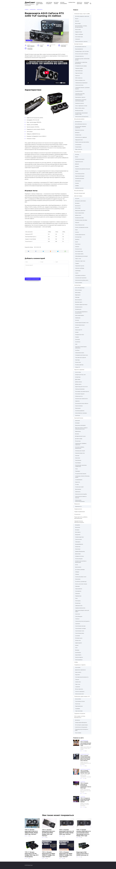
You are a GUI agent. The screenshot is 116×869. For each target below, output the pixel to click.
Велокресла (77, 205)
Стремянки (77, 623)
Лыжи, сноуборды (79, 34)
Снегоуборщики (78, 616)
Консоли (77, 327)
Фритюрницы (78, 489)
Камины (77, 166)
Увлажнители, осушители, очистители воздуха (80, 100)
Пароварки (77, 471)
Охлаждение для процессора (81, 355)
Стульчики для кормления (80, 277)
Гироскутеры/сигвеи (79, 212)
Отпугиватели (78, 591)
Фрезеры (77, 650)
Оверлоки (77, 401)
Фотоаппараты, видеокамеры (81, 724)
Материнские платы (79, 334)
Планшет (77, 679)
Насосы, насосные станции (81, 583)
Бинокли (77, 21)
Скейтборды (77, 270)
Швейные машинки (79, 188)
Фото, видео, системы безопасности (79, 717)
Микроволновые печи (80, 453)
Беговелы (77, 203)
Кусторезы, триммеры (80, 569)
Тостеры (77, 484)
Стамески (77, 618)
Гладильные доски (79, 161)
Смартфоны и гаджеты (79, 664)
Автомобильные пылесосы (81, 124)
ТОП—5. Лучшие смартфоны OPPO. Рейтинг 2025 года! (85, 772)
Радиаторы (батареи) (79, 176)
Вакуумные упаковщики (80, 425)
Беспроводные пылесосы (80, 46)
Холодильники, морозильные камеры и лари (81, 113)
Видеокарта (29, 40)
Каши (76, 229)
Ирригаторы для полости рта (81, 386)
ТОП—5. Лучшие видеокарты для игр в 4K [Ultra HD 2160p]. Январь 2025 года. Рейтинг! (48, 832)
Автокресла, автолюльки (80, 200)
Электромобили (78, 282)
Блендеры (77, 422)
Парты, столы (78, 258)
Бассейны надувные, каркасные (82, 16)
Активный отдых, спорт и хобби (82, 13)
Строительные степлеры (80, 628)
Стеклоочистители (79, 85)
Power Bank (77, 667)
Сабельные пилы (78, 605)
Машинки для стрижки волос (81, 398)
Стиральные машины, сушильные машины (82, 88)
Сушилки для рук (79, 91)
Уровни (76, 645)
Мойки (76, 171)
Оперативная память (79, 352)
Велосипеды (78, 23)
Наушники (77, 674)
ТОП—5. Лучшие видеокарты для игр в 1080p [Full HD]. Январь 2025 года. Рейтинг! (31, 832)
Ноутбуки (77, 350)
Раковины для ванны (79, 178)
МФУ (76, 344)
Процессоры (78, 362)
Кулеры (76, 332)
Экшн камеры (78, 732)
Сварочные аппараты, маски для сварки (82, 611)
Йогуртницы (77, 441)
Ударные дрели (78, 642)
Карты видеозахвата (79, 315)
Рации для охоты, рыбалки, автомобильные (80, 517)
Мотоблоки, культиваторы (80, 581)
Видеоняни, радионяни (80, 210)
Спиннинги (77, 39)
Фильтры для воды (79, 110)
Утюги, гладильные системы (81, 105)
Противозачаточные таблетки (81, 403)
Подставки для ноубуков (80, 357)
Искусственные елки (79, 224)
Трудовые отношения (79, 713)
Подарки (77, 263)
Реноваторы (77, 603)
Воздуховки (77, 534)
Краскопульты (78, 567)
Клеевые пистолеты (79, 556)
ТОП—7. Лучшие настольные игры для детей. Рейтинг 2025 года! (85, 743)
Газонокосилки (78, 539)
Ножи (76, 468)
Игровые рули (78, 309)
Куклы (76, 241)
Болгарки (77, 529)
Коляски (77, 232)
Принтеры (77, 359)
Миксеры (77, 455)
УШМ (76, 647)
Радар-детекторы (79, 139)
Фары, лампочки (78, 149)
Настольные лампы (79, 253)
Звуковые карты (78, 302)
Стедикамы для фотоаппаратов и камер (81, 730)
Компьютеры (72, 2)
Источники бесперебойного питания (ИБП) (81, 312)
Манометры (77, 579)
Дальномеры (78, 553)
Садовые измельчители (80, 607)
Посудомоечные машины (80, 473)
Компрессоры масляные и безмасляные (80, 562)
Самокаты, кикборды (79, 268)
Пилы (76, 598)
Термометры (78, 408)
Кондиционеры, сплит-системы (82, 51)
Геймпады (77, 297)
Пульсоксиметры (79, 405)
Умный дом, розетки (79, 103)
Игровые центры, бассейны (81, 220)
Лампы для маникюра (79, 389)
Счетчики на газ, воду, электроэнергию (80, 94)
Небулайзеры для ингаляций (81, 256)
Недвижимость (78, 509)
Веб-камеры (77, 292)
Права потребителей (79, 511)
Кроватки (77, 239)
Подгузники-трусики (79, 265)
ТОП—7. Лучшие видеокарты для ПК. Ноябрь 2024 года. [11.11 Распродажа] (31, 854)
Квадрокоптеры (78, 31)
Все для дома (77, 151)
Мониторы (77, 339)
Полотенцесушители (79, 173)
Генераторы (77, 546)
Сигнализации (78, 144)
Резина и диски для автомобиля (82, 142)
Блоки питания (78, 290)
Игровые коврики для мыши (81, 304)
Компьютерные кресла (80, 234)
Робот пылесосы (78, 77)
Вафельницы (78, 431)
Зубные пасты (78, 215)
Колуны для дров (78, 558)
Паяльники (77, 593)
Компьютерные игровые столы (81, 322)
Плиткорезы (77, 600)
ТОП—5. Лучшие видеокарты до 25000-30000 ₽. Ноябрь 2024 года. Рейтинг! (65, 854)
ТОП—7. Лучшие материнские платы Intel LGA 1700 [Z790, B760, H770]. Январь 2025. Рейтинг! (85, 758)
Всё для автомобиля (79, 119)
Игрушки (77, 222)
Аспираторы (77, 377)
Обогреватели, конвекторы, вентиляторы (81, 63)
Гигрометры (77, 549)
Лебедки (77, 571)
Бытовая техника (78, 44)
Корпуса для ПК (78, 329)
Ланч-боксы (77, 244)
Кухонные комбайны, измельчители (79, 448)
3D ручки (77, 198)
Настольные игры (79, 36)
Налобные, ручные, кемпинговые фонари (82, 59)
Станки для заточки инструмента (82, 621)
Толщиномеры (78, 146)
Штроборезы (78, 652)
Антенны (77, 154)
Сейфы (76, 662)
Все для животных (78, 190)
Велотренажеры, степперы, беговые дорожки (81, 26)
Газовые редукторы (79, 537)
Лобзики (77, 574)
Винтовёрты (77, 532)
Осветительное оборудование (81, 727)
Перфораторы (78, 595)
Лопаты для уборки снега (80, 576)
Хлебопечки (77, 491)
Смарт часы (77, 684)
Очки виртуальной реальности (81, 677)
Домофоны (77, 720)
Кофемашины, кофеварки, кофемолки (80, 444)
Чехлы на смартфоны (79, 691)
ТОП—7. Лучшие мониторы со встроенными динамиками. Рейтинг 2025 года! (85, 786)
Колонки (77, 320)
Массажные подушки (79, 393)
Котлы (76, 564)
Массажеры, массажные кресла (82, 391)
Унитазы (77, 183)
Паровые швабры (79, 68)
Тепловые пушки (78, 638)
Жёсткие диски (78, 299)
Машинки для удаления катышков (82, 168)
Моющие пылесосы (79, 56)
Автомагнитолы (78, 121)
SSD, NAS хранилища (79, 287)
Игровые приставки (79, 217)
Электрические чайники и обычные (81, 497)
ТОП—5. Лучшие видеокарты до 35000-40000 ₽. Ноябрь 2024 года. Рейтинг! (48, 854)
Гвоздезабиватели (79, 544)
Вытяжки (77, 433)
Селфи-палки (78, 681)
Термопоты (77, 482)
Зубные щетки (78, 384)
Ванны (76, 156)
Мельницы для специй (80, 450)
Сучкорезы (77, 635)
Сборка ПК (77, 367)
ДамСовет (30, 2)
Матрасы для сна (78, 396)
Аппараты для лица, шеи (80, 374)
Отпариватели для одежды (81, 65)
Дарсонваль (77, 379)
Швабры (77, 185)
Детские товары (78, 195)
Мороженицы (78, 460)
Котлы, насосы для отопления (81, 53)
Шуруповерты (78, 654)
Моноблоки (77, 341)
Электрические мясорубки (81, 494)
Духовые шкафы (78, 438)
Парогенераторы (79, 70)
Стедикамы (77, 686)
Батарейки (77, 524)
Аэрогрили (77, 420)
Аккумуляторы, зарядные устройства (80, 127)
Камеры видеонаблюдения (81, 722)
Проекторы (77, 703)
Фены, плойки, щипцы (79, 108)
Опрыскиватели (78, 588)
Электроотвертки (79, 657)
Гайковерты (77, 541)
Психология (77, 514)
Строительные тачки (79, 630)
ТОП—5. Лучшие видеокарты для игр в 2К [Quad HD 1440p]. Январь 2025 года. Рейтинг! (66, 832)
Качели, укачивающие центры (81, 227)
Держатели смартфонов (80, 669)
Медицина (77, 503)
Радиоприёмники (79, 706)
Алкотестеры (78, 372)
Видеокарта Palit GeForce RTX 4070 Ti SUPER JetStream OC (82, 853)
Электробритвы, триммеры (81, 413)
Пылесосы (77, 75)
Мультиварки (78, 462)
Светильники (78, 180)
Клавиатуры (77, 317)
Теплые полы (78, 640)
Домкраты (77, 132)
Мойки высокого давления (81, 137)
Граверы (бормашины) (80, 551)
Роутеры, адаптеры (79, 364)
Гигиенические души (79, 159)
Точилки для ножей (79, 486)
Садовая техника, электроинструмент (79, 521)
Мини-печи (77, 457)
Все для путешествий (79, 193)
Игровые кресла (78, 306)
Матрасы (77, 246)
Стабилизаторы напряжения (81, 82)
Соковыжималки (78, 479)
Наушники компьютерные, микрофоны (81, 347)
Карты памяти (78, 672)
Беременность (78, 506)
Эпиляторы (77, 415)
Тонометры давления (79, 410)
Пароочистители (78, 73)
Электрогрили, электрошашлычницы (80, 501)
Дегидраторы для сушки (80, 436)
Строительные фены (79, 633)
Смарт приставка (78, 710)
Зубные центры (78, 381)
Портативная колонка (80, 701)
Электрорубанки (78, 659)
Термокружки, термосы (80, 97)
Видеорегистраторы (79, 130)
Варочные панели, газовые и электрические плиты (81, 428)
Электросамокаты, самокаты (81, 41)
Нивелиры (77, 586)
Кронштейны (78, 698)
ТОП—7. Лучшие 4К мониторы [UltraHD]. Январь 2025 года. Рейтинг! (85, 800)
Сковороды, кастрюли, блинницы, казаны (82, 477)
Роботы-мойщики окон (80, 80)
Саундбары (77, 708)
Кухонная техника (78, 418)
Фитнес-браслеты (79, 689)
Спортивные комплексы (80, 275)
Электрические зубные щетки (81, 280)
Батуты (76, 18)
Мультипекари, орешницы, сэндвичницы (81, 466)
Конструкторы (78, 236)
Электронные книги (79, 693)
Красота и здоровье (79, 369)
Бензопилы (77, 527)
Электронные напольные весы (81, 116)
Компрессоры (78, 134)
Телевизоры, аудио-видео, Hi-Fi (39, 3)
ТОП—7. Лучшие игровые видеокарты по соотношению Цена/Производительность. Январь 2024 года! (83, 832)
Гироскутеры (78, 29)
